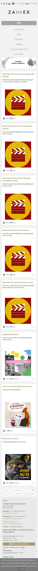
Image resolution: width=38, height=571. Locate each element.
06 (12, 494)
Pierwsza (6, 490)
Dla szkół (19, 54)
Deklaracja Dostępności (10, 521)
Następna (19, 494)
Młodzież (19, 39)
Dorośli (19, 44)
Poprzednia (16, 490)
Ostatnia (32, 494)
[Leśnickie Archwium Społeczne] (9, 4)
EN (33, 4)
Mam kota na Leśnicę (10, 439)
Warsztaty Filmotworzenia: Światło (15, 230)
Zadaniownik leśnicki (10, 334)
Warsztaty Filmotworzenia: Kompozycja (17, 282)
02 (24, 490)
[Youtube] (4, 4)
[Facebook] (2, 4)
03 (28, 490)
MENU (19, 23)
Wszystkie (19, 30)
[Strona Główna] (19, 12)
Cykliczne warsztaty (19, 49)
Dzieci (19, 35)
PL (31, 4)
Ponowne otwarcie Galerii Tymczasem (17, 386)
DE (36, 4)
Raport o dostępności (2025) (12, 524)
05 (8, 494)
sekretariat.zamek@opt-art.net (13, 518)
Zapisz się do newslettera (19, 544)
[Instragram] (7, 4)
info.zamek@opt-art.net (10, 513)
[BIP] (27, 4)
